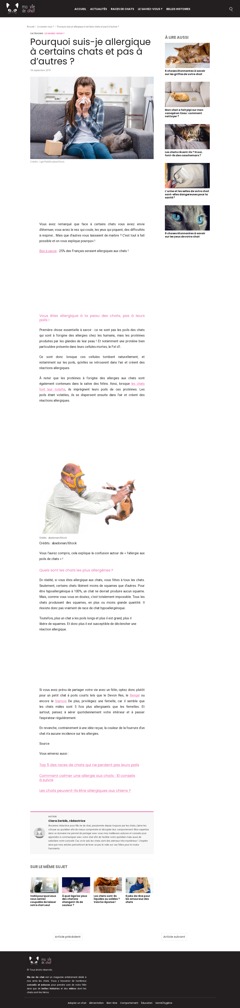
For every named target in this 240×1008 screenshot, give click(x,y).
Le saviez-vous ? (150, 9)
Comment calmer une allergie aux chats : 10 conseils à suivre (87, 777)
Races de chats (122, 9)
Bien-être (112, 1003)
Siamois (60, 701)
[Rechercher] (231, 8)
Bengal (134, 695)
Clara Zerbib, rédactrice (66, 821)
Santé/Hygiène (163, 1003)
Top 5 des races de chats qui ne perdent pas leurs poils (89, 764)
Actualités (98, 9)
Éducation (146, 1003)
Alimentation (96, 1003)
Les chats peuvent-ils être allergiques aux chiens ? (85, 790)
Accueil (80, 9)
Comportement (129, 1003)
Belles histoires (178, 9)
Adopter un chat (77, 1003)
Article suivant (174, 937)
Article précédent (68, 937)
